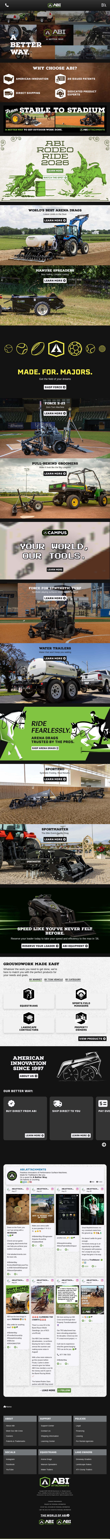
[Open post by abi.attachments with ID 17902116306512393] (67, 1299)
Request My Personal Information (55, 1504)
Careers (9, 1436)
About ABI (10, 1426)
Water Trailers (47, 1470)
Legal (78, 1426)
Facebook (10, 1464)
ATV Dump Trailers (84, 1470)
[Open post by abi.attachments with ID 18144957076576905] (17, 1209)
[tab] (35, 979)
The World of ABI (54, 1515)
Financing (80, 1431)
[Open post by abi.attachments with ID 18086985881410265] (92, 1299)
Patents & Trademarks (15, 1441)
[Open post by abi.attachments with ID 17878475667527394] (42, 1208)
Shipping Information (50, 1436)
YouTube (10, 1470)
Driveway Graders (83, 1459)
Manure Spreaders (49, 1464)
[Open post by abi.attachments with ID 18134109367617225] (92, 1209)
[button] (104, 1144)
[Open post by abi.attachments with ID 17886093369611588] (17, 1299)
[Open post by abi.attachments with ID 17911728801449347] (42, 1299)
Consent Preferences (55, 1501)
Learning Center (48, 1441)
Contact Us (45, 1431)
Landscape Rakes (83, 1464)
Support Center (47, 1426)
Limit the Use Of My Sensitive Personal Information (55, 1509)
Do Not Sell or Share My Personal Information (55, 1507)
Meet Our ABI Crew (14, 1431)
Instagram (10, 1459)
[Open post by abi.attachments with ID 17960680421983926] (67, 1214)
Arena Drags (46, 1459)
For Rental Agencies (84, 1441)
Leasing (79, 1436)
